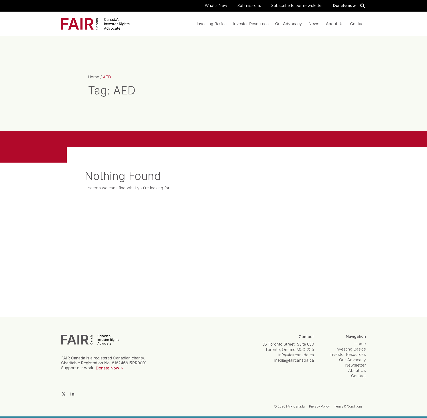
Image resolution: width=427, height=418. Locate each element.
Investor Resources (250, 23)
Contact (357, 23)
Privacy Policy (319, 406)
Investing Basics (211, 23)
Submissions (249, 5)
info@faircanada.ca (296, 355)
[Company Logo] (90, 339)
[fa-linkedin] (72, 393)
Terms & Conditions (348, 406)
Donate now (344, 5)
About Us (334, 23)
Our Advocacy (288, 23)
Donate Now (107, 368)
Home (93, 77)
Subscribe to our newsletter (297, 5)
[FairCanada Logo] (95, 24)
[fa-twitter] (63, 393)
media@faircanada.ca (294, 360)
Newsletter (355, 365)
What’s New (216, 5)
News (313, 23)
